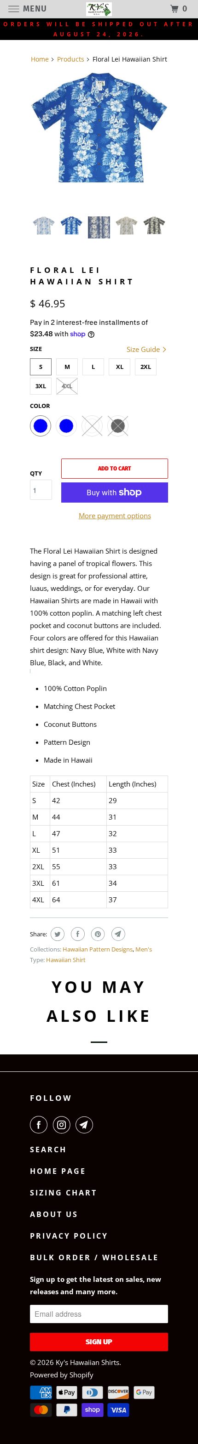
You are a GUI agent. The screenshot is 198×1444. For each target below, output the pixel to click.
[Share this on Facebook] (77, 934)
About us (54, 1214)
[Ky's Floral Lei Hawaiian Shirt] (99, 128)
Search (48, 1149)
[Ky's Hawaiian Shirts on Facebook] (40, 1124)
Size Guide (144, 349)
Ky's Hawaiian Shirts (87, 1362)
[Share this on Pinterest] (97, 934)
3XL (40, 386)
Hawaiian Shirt (66, 960)
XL (119, 366)
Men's (143, 949)
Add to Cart (114, 468)
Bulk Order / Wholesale (94, 1257)
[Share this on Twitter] (56, 934)
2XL (145, 366)
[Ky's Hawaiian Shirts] (99, 9)
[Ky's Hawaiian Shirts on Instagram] (63, 1124)
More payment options (115, 515)
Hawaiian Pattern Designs (98, 949)
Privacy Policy (69, 1236)
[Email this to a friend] (117, 934)
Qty (36, 473)
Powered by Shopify (61, 1374)
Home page (58, 1171)
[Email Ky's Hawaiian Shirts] (86, 1124)
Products (70, 59)
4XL (67, 386)
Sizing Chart (63, 1193)
